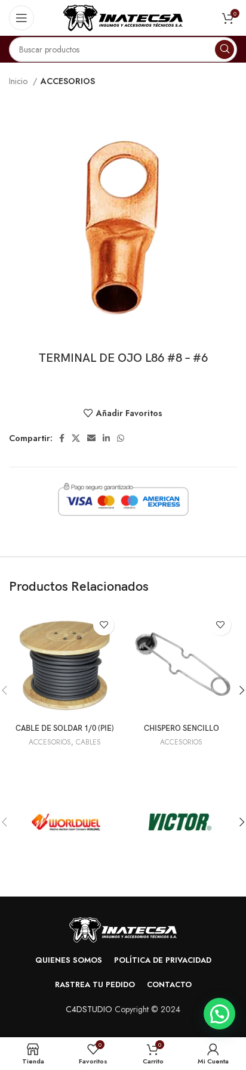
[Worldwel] (66, 822)
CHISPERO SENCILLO (181, 728)
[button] (219, 1013)
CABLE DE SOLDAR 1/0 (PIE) (65, 728)
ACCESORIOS (68, 81)
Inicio (19, 81)
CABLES (88, 742)
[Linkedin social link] (106, 438)
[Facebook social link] (62, 438)
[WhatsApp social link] (120, 438)
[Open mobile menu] (21, 18)
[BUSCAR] (224, 49)
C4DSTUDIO (89, 1009)
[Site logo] (123, 17)
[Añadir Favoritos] (103, 625)
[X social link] (76, 438)
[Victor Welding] (180, 822)
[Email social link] (91, 438)
